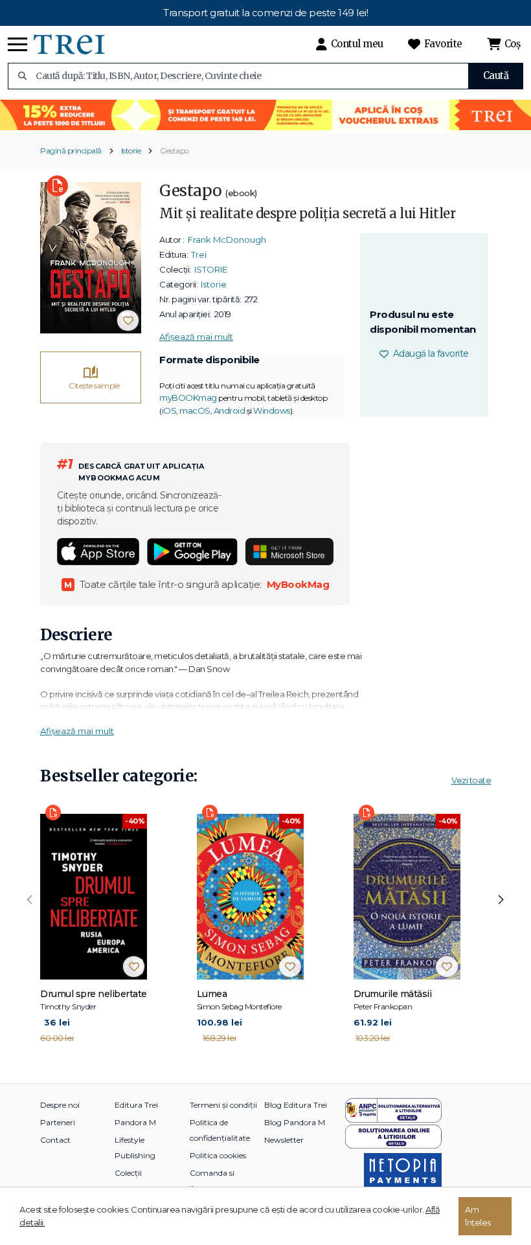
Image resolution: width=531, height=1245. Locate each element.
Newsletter (284, 1140)
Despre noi (60, 1105)
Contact (55, 1140)
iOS (169, 410)
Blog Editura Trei (295, 1105)
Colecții (128, 1173)
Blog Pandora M (294, 1122)
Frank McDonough (227, 239)
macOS (194, 410)
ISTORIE (210, 269)
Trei (199, 254)
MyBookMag (298, 584)
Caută (496, 75)
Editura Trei (136, 1105)
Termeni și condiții (223, 1105)
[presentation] (29, 900)
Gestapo (174, 150)
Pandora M (135, 1122)
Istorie (131, 150)
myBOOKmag (188, 397)
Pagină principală (71, 150)
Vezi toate (471, 780)
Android (229, 410)
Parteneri (57, 1122)
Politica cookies (218, 1155)
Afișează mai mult (196, 336)
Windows (271, 410)
